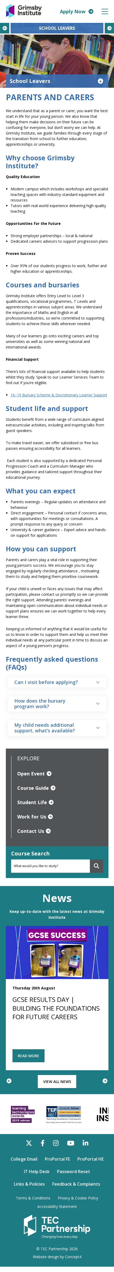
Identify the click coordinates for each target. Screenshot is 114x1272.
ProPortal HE (90, 1159)
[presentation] (4, 28)
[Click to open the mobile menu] (105, 11)
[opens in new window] (57, 1226)
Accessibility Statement (57, 1206)
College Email (24, 1159)
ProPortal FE (57, 1159)
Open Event (31, 773)
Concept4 (73, 1256)
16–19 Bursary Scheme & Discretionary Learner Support (59, 394)
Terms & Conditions (33, 1198)
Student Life (32, 802)
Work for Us (31, 816)
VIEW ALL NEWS (57, 1081)
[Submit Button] (96, 866)
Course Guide (33, 788)
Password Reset (73, 1171)
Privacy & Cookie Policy (78, 1198)
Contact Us (30, 831)
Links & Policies (29, 1184)
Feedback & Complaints (76, 1184)
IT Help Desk (37, 1171)
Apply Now (72, 11)
